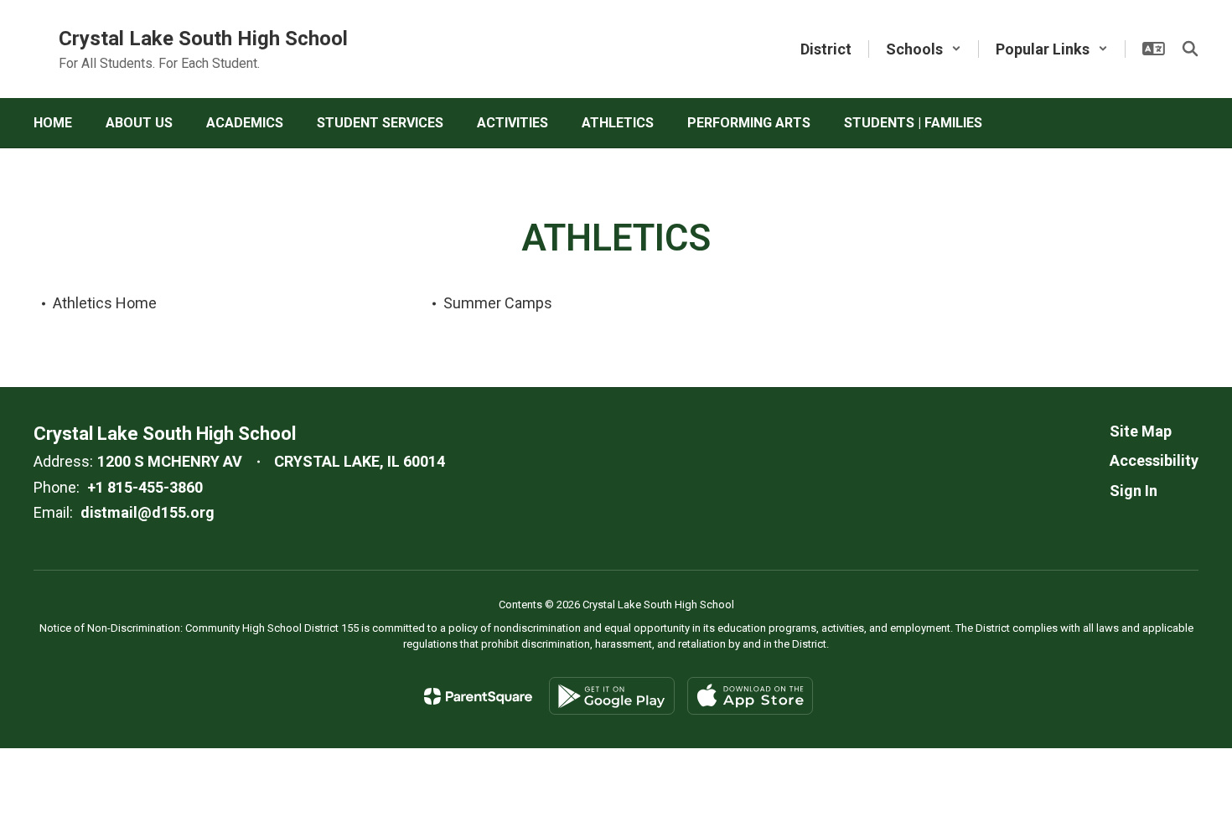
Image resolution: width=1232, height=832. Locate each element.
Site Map (1141, 431)
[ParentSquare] (478, 696)
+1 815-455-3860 (145, 487)
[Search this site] (1190, 48)
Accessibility (1154, 460)
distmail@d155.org (147, 512)
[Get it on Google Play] (612, 696)
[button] (923, 49)
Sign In (1133, 490)
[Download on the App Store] (750, 696)
